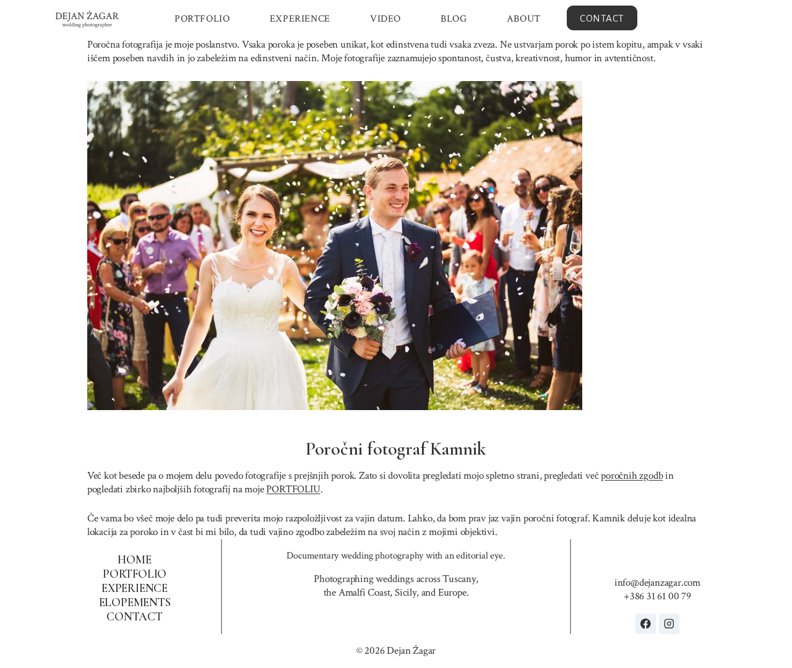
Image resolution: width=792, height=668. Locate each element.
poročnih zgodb (632, 475)
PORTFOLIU (293, 489)
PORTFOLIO (202, 18)
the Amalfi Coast (357, 592)
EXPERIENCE (300, 18)
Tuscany (459, 579)
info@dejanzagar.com (657, 582)
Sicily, (407, 592)
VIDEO (385, 18)
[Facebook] (645, 624)
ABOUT (524, 18)
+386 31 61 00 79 (657, 596)
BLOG (454, 18)
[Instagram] (669, 624)
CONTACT (602, 18)
